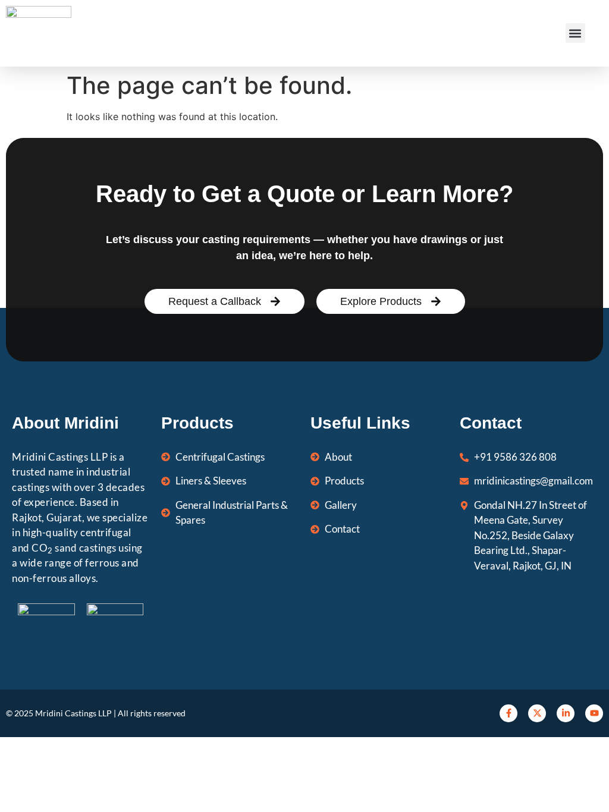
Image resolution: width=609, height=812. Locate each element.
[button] (575, 33)
